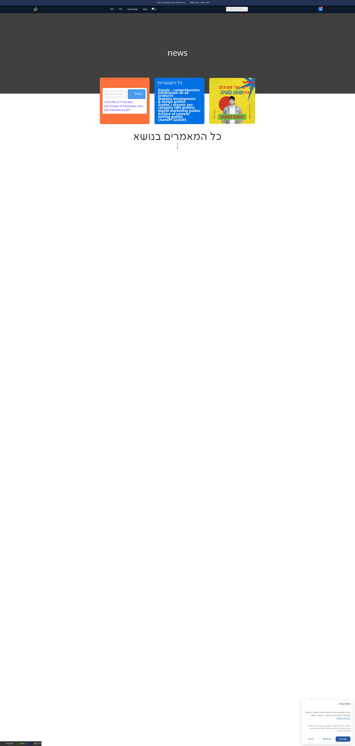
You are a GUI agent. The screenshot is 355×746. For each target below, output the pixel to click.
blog (145, 9)
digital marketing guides (179, 110)
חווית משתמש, (135, 106)
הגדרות (311, 739)
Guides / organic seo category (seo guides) (176, 106)
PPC (120, 9)
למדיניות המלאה (343, 718)
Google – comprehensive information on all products (179, 92)
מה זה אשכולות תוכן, (115, 106)
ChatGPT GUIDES (172, 119)
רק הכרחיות (327, 739)
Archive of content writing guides (174, 115)
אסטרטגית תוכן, (112, 110)
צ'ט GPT (125, 110)
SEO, (130, 102)
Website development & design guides (177, 100)
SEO (112, 9)
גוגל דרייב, (122, 102)
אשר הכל (343, 739)
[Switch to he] (154, 9)
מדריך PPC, (110, 102)
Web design (132, 9)
